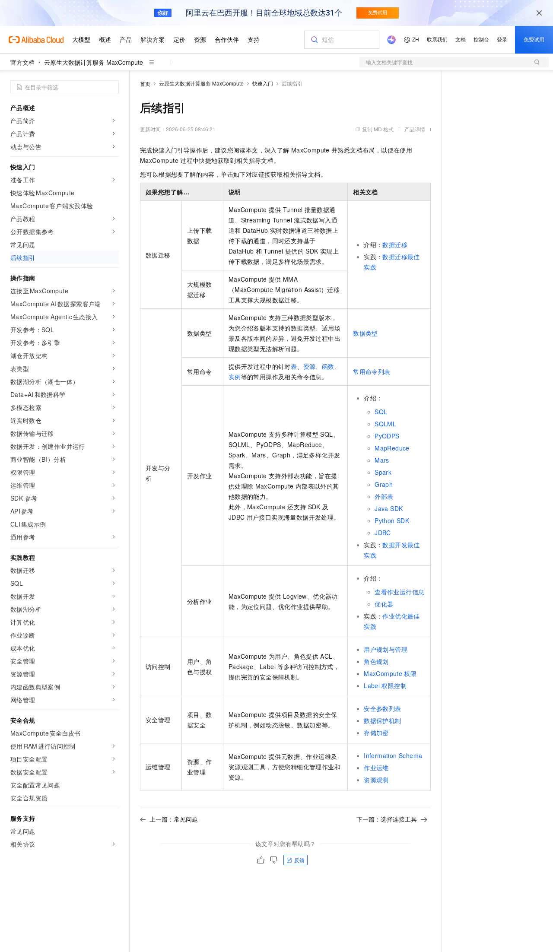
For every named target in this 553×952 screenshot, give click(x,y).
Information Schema (393, 755)
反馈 (299, 859)
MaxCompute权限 (390, 673)
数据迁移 (394, 244)
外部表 (384, 496)
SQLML (385, 423)
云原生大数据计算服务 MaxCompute (93, 62)
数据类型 (365, 333)
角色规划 (376, 661)
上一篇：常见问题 (173, 819)
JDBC (383, 532)
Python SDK (392, 520)
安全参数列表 (382, 708)
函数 (328, 366)
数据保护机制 (382, 720)
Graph (384, 484)
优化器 (384, 604)
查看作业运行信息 (399, 591)
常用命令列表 (371, 371)
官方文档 (22, 62)
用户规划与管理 (385, 649)
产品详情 (414, 129)
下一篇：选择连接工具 (386, 819)
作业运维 (376, 767)
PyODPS (387, 436)
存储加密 (376, 732)
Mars (382, 460)
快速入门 (262, 83)
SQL (381, 411)
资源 (309, 366)
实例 (235, 376)
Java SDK (389, 508)
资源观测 (376, 779)
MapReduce (392, 448)
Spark (383, 472)
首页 (145, 83)
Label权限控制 (385, 685)
